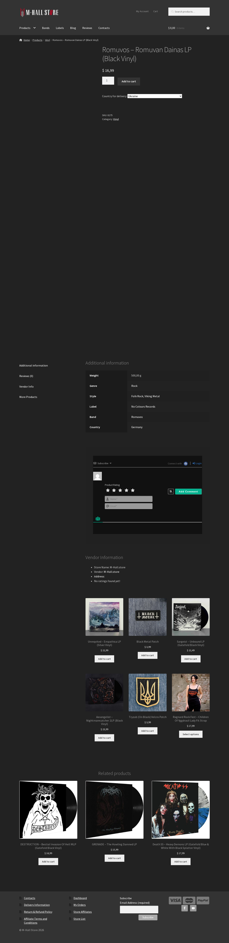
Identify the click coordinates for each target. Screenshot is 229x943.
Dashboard (80, 898)
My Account (142, 11)
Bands (46, 28)
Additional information (33, 365)
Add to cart (129, 81)
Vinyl (47, 40)
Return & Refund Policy (38, 912)
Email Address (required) (135, 902)
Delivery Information (37, 905)
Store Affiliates (83, 912)
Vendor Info (26, 386)
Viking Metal (152, 396)
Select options (191, 734)
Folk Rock (137, 396)
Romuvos (137, 417)
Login (198, 463)
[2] (113, 490)
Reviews (87, 28)
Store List (80, 918)
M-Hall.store (111, 571)
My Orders (80, 905)
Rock (134, 386)
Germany (136, 427)
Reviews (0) (26, 376)
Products (24, 28)
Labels (60, 28)
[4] (126, 490)
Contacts (104, 28)
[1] (107, 490)
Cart (155, 11)
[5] (132, 490)
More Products (28, 397)
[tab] (48, 365)
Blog (73, 28)
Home (27, 40)
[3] (120, 490)
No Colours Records (143, 406)
